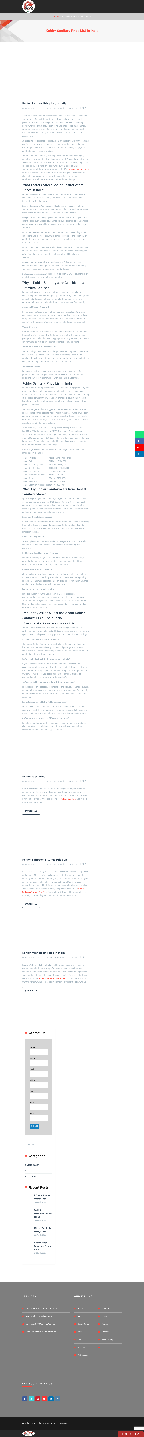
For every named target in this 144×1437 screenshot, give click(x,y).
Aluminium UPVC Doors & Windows (40, 1324)
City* (32, 1091)
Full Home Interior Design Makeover (41, 1332)
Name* (33, 1047)
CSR (103, 1347)
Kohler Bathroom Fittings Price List (45, 860)
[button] (139, 434)
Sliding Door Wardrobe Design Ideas (43, 1246)
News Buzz (82, 1347)
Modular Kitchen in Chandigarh (39, 1316)
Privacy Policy (107, 1339)
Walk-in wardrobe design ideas (43, 1213)
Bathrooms (32, 1165)
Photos (105, 1324)
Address (33, 1080)
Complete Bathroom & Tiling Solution (41, 1308)
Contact (81, 1339)
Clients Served (83, 1324)
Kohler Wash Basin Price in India (43, 953)
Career (104, 1316)
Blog (40, 108)
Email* (32, 1069)
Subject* (33, 1113)
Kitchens (30, 1176)
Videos (80, 1332)
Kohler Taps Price (33, 777)
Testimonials (83, 1355)
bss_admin (29, 108)
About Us (105, 1308)
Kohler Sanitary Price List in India (72, 31)
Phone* (33, 1058)
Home (56, 16)
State (32, 1102)
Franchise (106, 1332)
